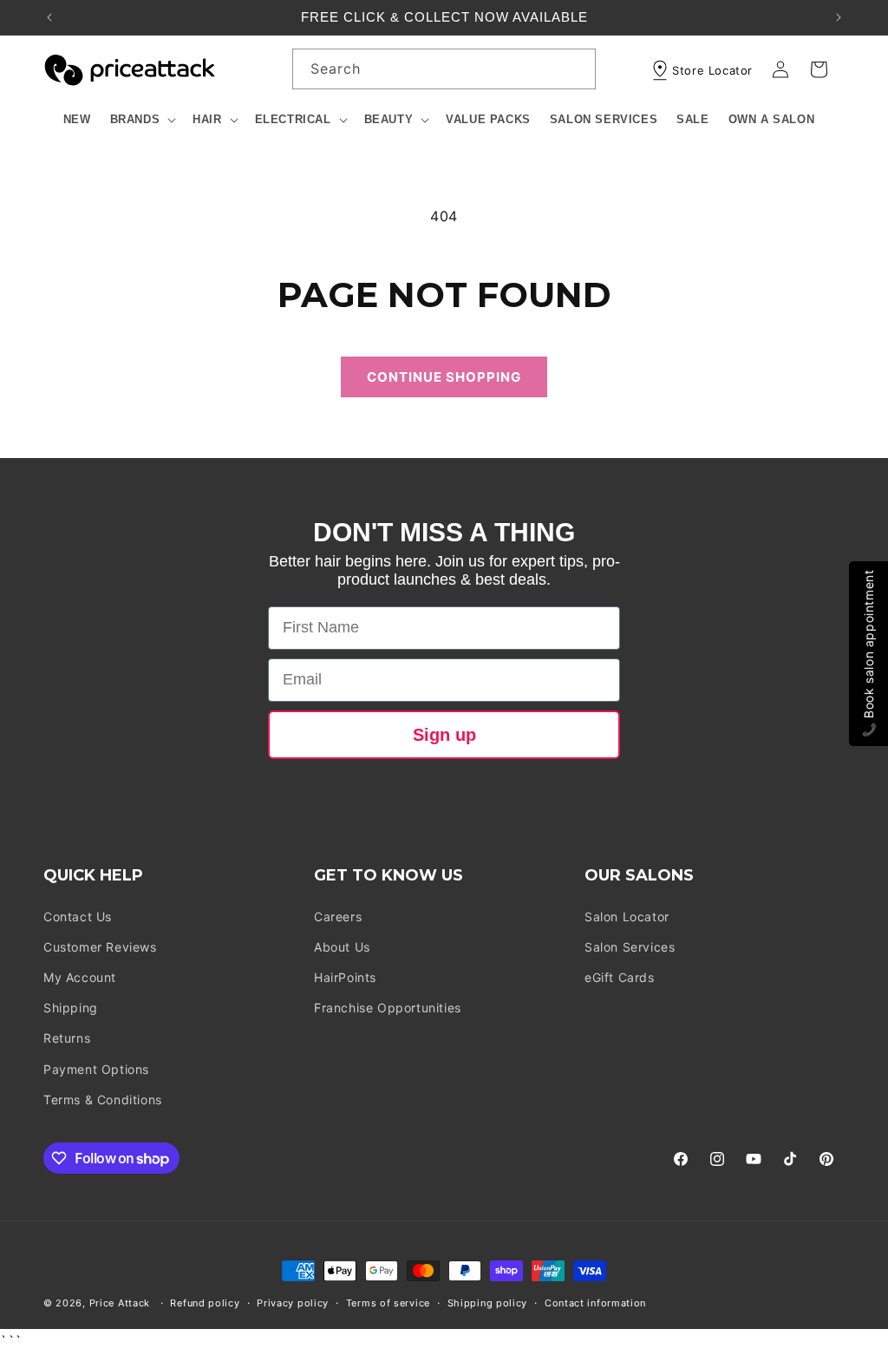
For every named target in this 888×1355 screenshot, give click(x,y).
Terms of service (388, 1303)
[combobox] (444, 68)
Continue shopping (444, 377)
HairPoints (345, 977)
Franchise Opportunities (387, 1007)
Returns (66, 1038)
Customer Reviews (100, 946)
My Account (79, 977)
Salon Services (629, 946)
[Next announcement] (838, 17)
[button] (142, 120)
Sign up (444, 734)
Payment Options (96, 1069)
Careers (338, 916)
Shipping (70, 1007)
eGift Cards (619, 977)
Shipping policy (487, 1303)
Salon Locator (626, 916)
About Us (342, 946)
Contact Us (77, 916)
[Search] (576, 68)
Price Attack (119, 1303)
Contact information (595, 1303)
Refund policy (204, 1303)
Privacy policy (293, 1303)
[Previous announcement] (49, 17)
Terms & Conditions (102, 1099)
